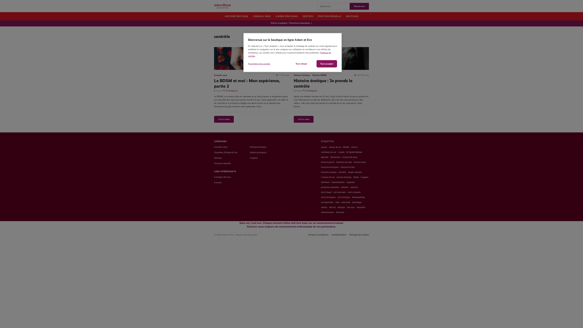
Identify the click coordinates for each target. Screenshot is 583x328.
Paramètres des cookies (259, 64)
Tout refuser (301, 64)
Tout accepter (326, 64)
